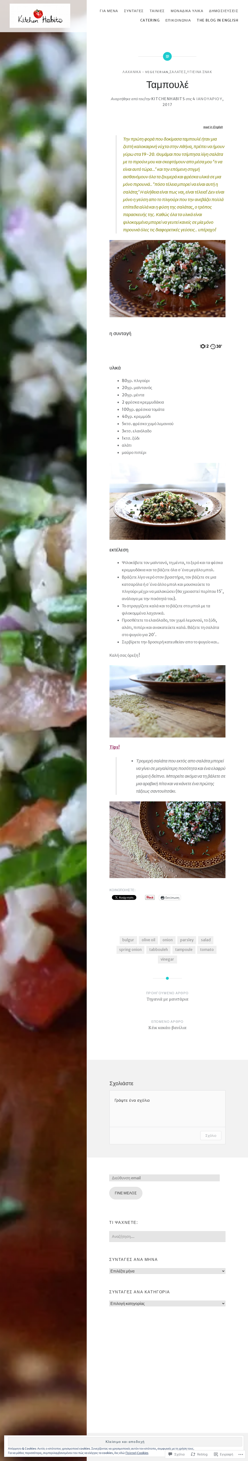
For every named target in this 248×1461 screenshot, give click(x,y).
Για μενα (109, 11)
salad (206, 940)
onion (168, 940)
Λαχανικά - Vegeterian (145, 72)
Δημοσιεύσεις (223, 11)
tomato (207, 949)
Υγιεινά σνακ (199, 72)
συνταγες (134, 11)
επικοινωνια (178, 20)
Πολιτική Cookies (136, 1453)
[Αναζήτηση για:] (167, 1236)
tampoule (184, 949)
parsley (187, 940)
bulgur (128, 940)
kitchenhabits (168, 99)
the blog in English (217, 20)
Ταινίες (157, 11)
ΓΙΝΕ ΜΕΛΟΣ (126, 1193)
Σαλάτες (178, 72)
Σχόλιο (210, 1135)
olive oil (148, 940)
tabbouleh (158, 949)
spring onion (130, 949)
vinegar (167, 959)
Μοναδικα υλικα (187, 11)
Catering (150, 20)
